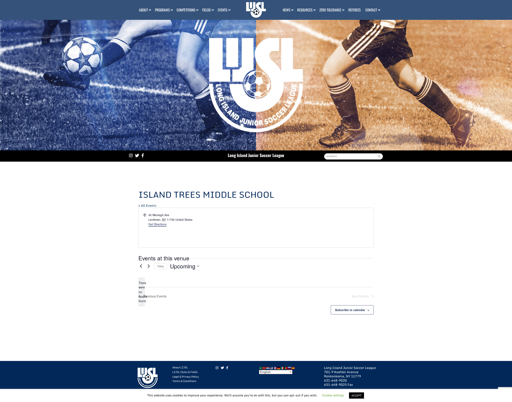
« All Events (147, 205)
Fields (206, 9)
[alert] (141, 291)
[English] (271, 367)
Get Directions (157, 224)
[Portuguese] (286, 367)
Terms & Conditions (184, 381)
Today (160, 266)
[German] (279, 367)
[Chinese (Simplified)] (264, 367)
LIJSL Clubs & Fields (185, 372)
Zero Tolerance (330, 9)
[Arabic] (261, 367)
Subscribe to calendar (350, 310)
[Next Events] (148, 266)
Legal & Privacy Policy (185, 377)
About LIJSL (180, 367)
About (143, 9)
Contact (371, 9)
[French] (275, 367)
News (286, 9)
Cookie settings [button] (333, 395)
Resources (304, 9)
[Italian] (282, 367)
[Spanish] (293, 367)
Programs (162, 9)
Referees (354, 9)
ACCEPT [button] (356, 395)
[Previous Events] (140, 266)
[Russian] (289, 367)
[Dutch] (268, 367)
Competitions (186, 9)
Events (222, 9)
